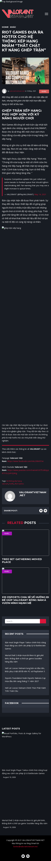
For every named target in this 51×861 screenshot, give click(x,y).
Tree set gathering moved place (22, 561)
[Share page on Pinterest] (45, 510)
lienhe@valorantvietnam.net (25, 846)
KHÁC (13, 27)
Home (5, 27)
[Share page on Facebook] (41, 510)
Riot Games (19, 484)
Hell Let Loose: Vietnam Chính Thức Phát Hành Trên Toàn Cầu (25, 689)
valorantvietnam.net (17, 91)
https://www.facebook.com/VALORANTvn (25, 461)
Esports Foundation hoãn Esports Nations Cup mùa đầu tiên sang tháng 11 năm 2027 (25, 679)
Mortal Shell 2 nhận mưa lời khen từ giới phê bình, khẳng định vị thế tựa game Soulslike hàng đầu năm (24, 658)
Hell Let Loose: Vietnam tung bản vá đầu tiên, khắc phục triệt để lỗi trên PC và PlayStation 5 (25, 670)
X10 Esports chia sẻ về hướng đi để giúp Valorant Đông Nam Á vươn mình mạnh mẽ (25, 600)
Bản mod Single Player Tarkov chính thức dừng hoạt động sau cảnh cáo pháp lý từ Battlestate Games (25, 645)
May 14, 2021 (40, 194)
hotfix (11, 484)
